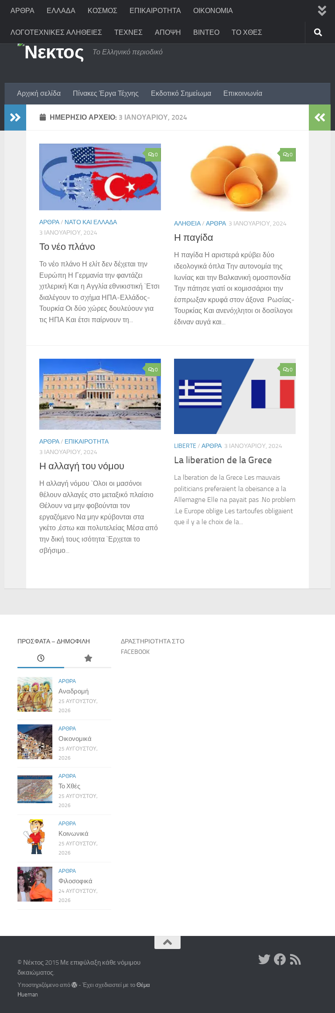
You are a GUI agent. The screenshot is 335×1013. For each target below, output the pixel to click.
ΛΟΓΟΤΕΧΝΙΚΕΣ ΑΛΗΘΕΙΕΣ (56, 32)
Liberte (185, 446)
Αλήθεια (187, 223)
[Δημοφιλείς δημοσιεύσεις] (87, 659)
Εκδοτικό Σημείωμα (181, 93)
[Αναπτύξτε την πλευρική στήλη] (15, 117)
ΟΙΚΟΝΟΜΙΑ (213, 11)
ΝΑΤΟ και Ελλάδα (91, 222)
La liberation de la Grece (223, 460)
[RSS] (296, 959)
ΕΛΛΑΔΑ (61, 11)
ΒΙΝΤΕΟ (206, 32)
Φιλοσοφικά (75, 881)
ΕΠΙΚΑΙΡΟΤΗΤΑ (155, 11)
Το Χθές (69, 786)
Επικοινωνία (242, 93)
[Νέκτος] (280, 959)
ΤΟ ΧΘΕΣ (247, 32)
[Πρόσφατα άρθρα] (40, 659)
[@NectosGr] (264, 959)
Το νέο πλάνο (67, 246)
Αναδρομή (73, 691)
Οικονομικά (75, 739)
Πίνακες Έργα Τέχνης (106, 93)
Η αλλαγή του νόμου (81, 466)
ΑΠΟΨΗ (168, 32)
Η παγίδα (193, 237)
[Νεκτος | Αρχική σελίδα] (50, 52)
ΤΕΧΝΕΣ (128, 32)
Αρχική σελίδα (39, 93)
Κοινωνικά (73, 834)
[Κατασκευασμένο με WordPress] (74, 985)
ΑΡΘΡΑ (22, 11)
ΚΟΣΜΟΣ (102, 11)
